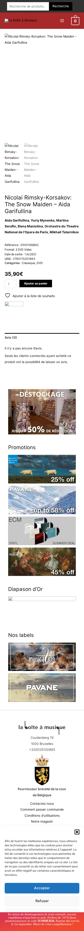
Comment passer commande (42, 809)
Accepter (42, 888)
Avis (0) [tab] (11, 337)
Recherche (60, 6)
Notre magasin (42, 821)
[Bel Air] (14, 311)
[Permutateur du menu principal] (61, 20)
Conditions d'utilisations (42, 815)
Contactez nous (42, 803)
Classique (28, 263)
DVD (40, 263)
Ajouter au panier (35, 283)
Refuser (42, 901)
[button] (77, 832)
